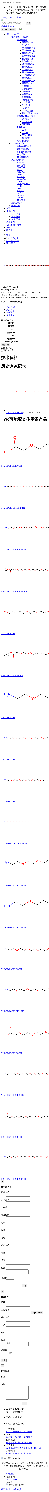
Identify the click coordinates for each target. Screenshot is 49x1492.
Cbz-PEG (21, 167)
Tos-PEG (20, 191)
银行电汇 (19, 1437)
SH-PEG (20, 186)
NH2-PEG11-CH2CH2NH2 (13, 508)
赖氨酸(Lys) (27, 67)
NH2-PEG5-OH (8, 634)
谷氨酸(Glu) (27, 53)
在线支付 (10, 1437)
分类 (8, 1489)
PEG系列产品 (17, 160)
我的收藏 (14, 17)
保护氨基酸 (22, 39)
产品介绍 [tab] (10, 307)
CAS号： (5, 302)
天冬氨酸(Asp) (28, 50)
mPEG (19, 169)
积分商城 (10, 227)
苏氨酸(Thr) (27, 89)
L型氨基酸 (27, 119)
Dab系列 (26, 102)
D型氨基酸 (27, 121)
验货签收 (28, 1442)
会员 (19, 1489)
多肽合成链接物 (24, 152)
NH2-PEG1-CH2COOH (11, 466)
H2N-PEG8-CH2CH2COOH (13, 1179)
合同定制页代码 (13, 225)
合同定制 (15, 206)
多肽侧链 (26, 138)
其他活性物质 (23, 141)
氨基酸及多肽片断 (19, 37)
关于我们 (10, 211)
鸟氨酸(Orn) (27, 100)
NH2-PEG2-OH (8, 717)
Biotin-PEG (22, 179)
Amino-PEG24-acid (14, 412)
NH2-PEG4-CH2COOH (11, 969)
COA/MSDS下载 (33, 1448)
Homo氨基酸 (27, 111)
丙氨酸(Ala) (27, 42)
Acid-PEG (21, 188)
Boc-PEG (21, 165)
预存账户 (28, 1437)
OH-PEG (21, 198)
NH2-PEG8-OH (8, 801)
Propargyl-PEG (23, 183)
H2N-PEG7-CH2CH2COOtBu (14, 592)
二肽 (24, 130)
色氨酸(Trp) (27, 94)
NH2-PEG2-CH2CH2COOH (13, 885)
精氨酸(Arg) (27, 83)
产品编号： (6, 290)
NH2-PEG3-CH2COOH (11, 1053)
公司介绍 (15, 214)
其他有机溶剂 (23, 157)
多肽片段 (21, 127)
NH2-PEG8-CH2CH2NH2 (12, 1095)
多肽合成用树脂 (24, 146)
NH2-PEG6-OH (8, 759)
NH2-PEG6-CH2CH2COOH (13, 550)
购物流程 (19, 1432)
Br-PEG (20, 193)
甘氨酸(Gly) (27, 59)
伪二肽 (25, 132)
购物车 (13, 1489)
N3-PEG (20, 181)
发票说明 (10, 1448)
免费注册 (10, 1432)
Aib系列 (25, 45)
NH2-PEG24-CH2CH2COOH (14, 843)
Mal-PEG (21, 176)
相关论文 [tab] (10, 312)
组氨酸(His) (27, 61)
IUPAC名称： (7, 292)
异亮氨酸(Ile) (28, 64)
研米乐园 (10, 222)
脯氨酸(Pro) (27, 78)
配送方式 (10, 1442)
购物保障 (28, 1432)
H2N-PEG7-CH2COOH (11, 1137)
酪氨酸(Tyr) (27, 97)
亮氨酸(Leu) (27, 70)
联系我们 (15, 216)
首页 (8, 208)
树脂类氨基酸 (23, 149)
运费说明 (19, 1442)
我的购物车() (7, 26)
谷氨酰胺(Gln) (28, 80)
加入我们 (15, 219)
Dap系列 (26, 105)
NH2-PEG (21, 172)
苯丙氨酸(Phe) (28, 56)
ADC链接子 (16, 203)
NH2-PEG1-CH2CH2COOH (13, 927)
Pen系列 (25, 108)
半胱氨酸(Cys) (28, 48)
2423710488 (11, 1479)
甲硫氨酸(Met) (28, 72)
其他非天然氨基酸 (30, 113)
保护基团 (26, 124)
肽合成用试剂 (17, 143)
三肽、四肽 (27, 135)
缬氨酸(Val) (27, 91)
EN (20, 17)
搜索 (28, 23)
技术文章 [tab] (10, 315)
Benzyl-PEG (22, 195)
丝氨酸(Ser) (27, 86)
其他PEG (21, 200)
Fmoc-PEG (21, 162)
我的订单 (5, 17)
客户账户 (10, 230)
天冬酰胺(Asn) (28, 75)
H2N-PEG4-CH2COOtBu (12, 675)
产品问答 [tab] (10, 310)
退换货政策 (20, 1448)
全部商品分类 (12, 34)
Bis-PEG (20, 174)
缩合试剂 (21, 154)
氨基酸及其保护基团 (26, 116)
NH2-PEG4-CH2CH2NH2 (12, 1011)
